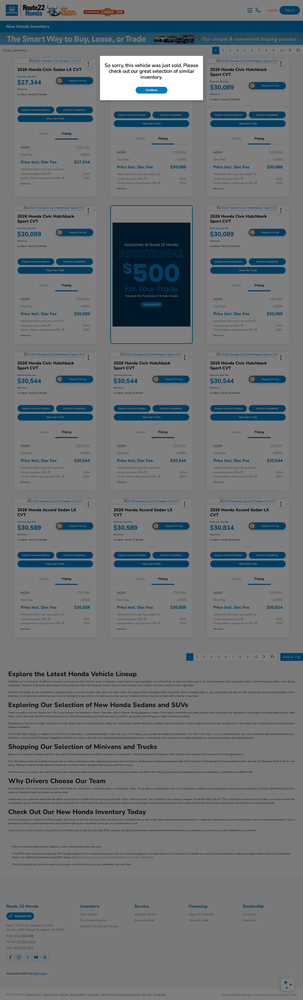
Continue (151, 90)
